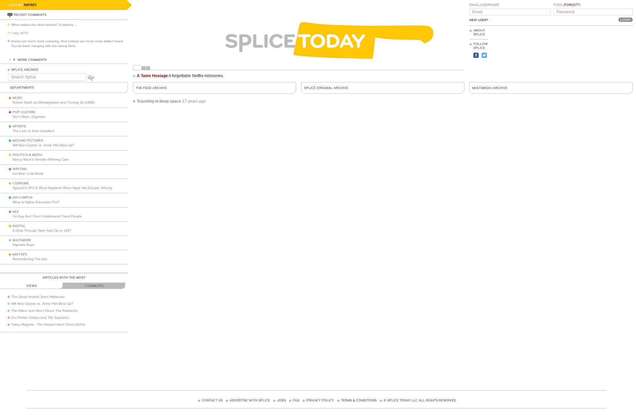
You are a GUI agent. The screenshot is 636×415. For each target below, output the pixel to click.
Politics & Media (27, 155)
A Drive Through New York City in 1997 (42, 230)
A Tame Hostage (152, 75)
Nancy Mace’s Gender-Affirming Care (41, 159)
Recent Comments (30, 15)
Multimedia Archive (489, 88)
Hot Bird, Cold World (28, 173)
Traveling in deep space (159, 101)
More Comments (32, 60)
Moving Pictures (28, 141)
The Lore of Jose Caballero (33, 131)
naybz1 (30, 5)
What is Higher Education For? (36, 202)
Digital (19, 226)
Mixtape (20, 254)
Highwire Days (23, 245)
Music (18, 98)
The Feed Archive (151, 88)
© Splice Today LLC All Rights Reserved (420, 400)
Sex (16, 212)
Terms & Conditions (359, 400)
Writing (20, 169)
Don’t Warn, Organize (29, 116)
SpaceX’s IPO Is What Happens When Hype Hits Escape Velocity (62, 188)
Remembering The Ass (30, 259)
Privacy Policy (320, 400)
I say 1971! (19, 33)
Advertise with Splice (250, 400)
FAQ (296, 400)
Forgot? (572, 5)
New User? (478, 20)
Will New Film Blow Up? (44, 145)
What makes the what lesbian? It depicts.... (44, 24)
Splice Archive (24, 70)
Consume (21, 183)
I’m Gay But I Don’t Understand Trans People (47, 216)
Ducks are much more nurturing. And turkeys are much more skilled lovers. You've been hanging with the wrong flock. (67, 43)
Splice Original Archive (326, 88)
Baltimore (22, 240)
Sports (19, 126)
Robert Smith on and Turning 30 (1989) (54, 102)
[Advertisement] (603, 53)
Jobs (281, 400)
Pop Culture (24, 112)
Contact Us (212, 400)
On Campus (22, 198)
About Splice (479, 32)
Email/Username (484, 5)
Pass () (567, 5)
